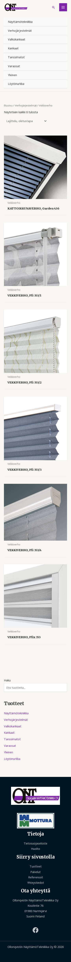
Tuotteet (36, 866)
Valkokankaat (16, 39)
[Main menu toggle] (63, 7)
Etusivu (8, 105)
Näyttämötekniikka (20, 22)
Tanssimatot (16, 57)
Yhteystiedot (35, 883)
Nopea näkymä (35, 196)
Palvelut (35, 872)
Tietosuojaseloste (35, 843)
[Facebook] (35, 930)
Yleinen (12, 75)
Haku (7, 680)
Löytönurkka (16, 84)
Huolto (35, 849)
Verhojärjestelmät (20, 31)
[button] (53, 7)
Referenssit (35, 877)
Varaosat (14, 66)
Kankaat (13, 48)
